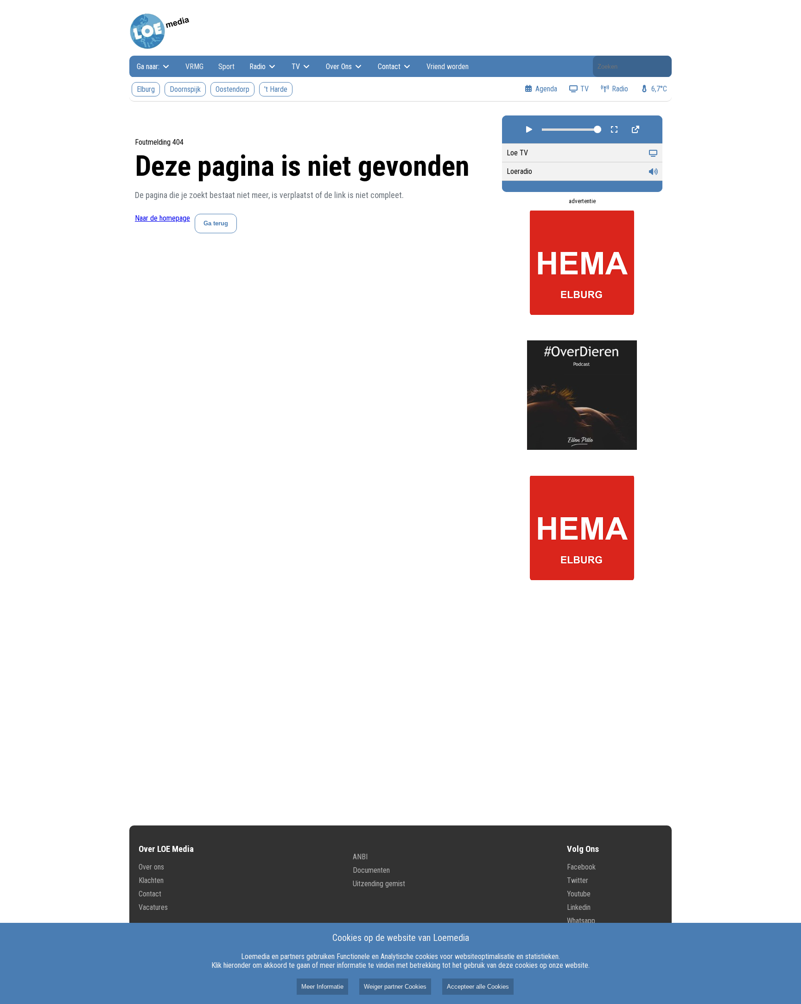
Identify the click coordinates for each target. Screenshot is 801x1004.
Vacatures (153, 907)
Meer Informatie (322, 986)
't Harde (275, 89)
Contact (390, 66)
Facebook (581, 867)
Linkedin (579, 907)
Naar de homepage (162, 218)
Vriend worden (447, 66)
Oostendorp (232, 89)
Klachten (151, 880)
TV (297, 66)
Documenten (371, 870)
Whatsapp (581, 920)
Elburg (146, 89)
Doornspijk (185, 89)
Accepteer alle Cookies (478, 986)
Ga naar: (149, 66)
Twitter (577, 880)
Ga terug (215, 223)
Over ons (151, 867)
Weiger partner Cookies (395, 986)
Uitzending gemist (379, 883)
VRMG (194, 66)
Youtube (579, 893)
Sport (226, 66)
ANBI (360, 856)
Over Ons (340, 66)
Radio (258, 66)
